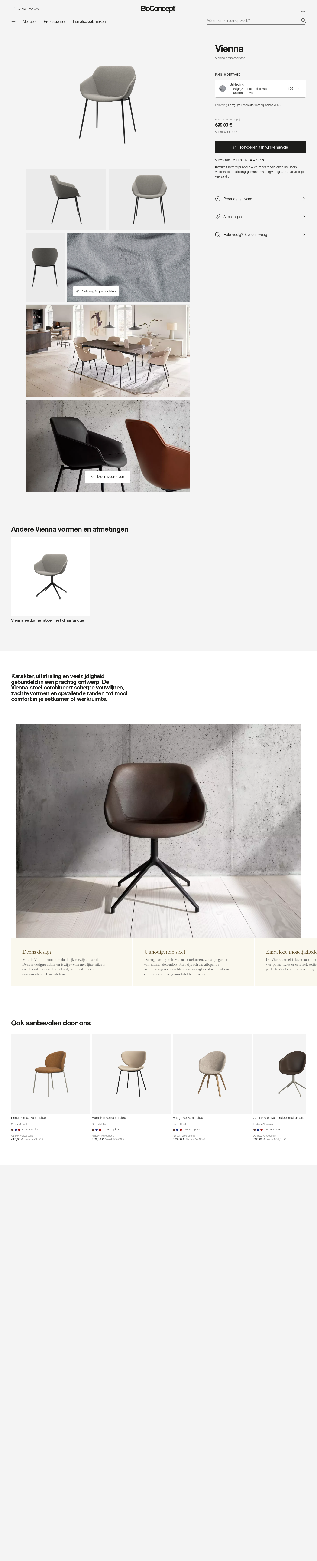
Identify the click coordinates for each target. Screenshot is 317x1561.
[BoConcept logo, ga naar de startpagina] (159, 9)
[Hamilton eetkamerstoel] (131, 1074)
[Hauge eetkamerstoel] (212, 1074)
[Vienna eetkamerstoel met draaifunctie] (50, 576)
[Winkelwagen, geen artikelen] (303, 9)
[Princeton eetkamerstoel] (50, 1074)
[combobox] (256, 20)
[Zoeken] (303, 20)
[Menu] (13, 21)
